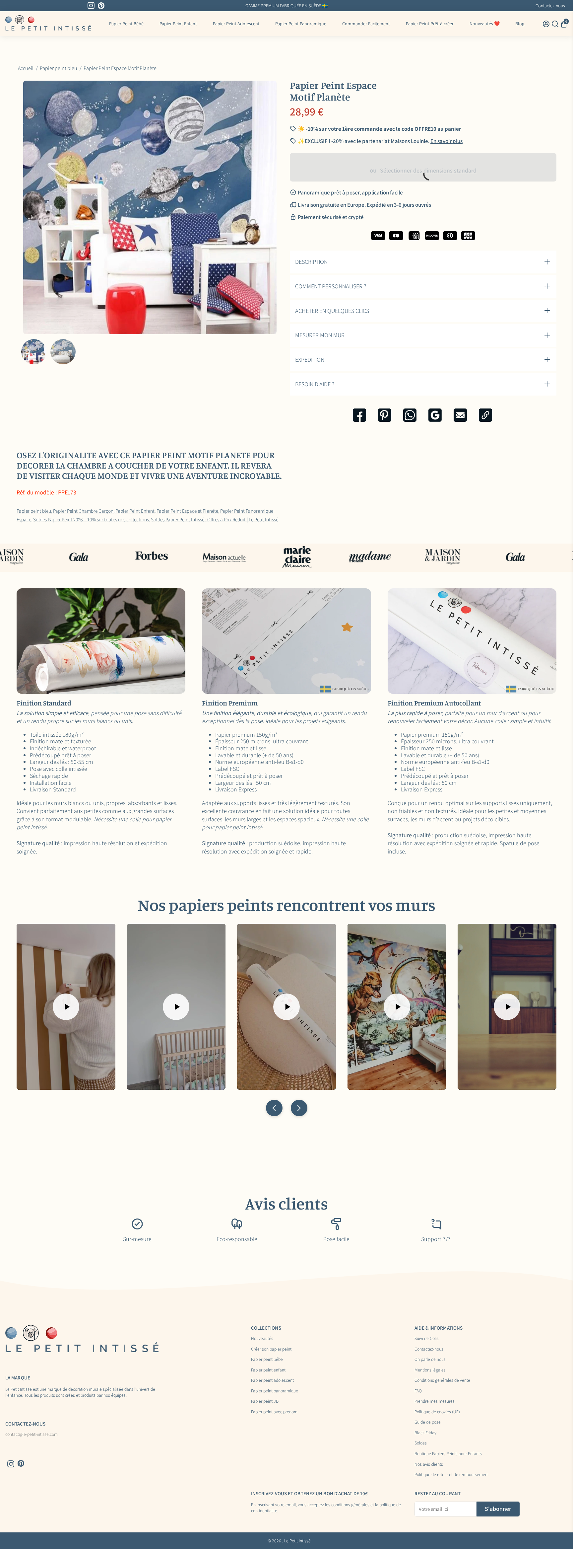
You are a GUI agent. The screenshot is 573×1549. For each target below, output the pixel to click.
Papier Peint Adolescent (236, 24)
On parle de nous (430, 1359)
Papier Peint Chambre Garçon (83, 510)
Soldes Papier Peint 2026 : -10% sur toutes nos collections (91, 519)
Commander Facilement (366, 24)
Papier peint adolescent (272, 1380)
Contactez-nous (550, 6)
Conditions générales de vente (442, 1380)
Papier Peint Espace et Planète (187, 510)
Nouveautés (262, 1338)
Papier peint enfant (268, 1370)
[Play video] (66, 1007)
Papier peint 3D (265, 1401)
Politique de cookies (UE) (437, 1412)
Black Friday (425, 1433)
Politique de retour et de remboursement (451, 1474)
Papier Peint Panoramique (300, 24)
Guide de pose (427, 1422)
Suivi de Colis (426, 1338)
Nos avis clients (428, 1464)
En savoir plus (340, 6)
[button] (274, 1108)
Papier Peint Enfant (178, 24)
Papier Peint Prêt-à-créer (430, 24)
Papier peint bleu (34, 510)
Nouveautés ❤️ (485, 24)
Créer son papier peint (271, 1349)
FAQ (418, 1391)
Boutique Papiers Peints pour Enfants (448, 1453)
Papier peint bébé (267, 1359)
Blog (519, 24)
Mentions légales (430, 1370)
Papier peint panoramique (274, 1391)
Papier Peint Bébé (126, 24)
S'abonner (498, 1508)
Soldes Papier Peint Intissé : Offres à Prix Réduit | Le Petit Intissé (214, 519)
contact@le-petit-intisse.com (31, 1434)
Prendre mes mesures (434, 1401)
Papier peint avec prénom (274, 1412)
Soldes (420, 1443)
